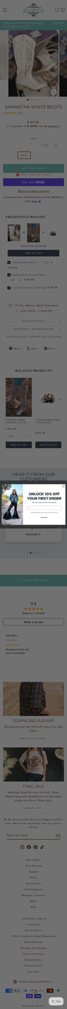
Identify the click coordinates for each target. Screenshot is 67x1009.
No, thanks (44, 517)
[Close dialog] (63, 486)
